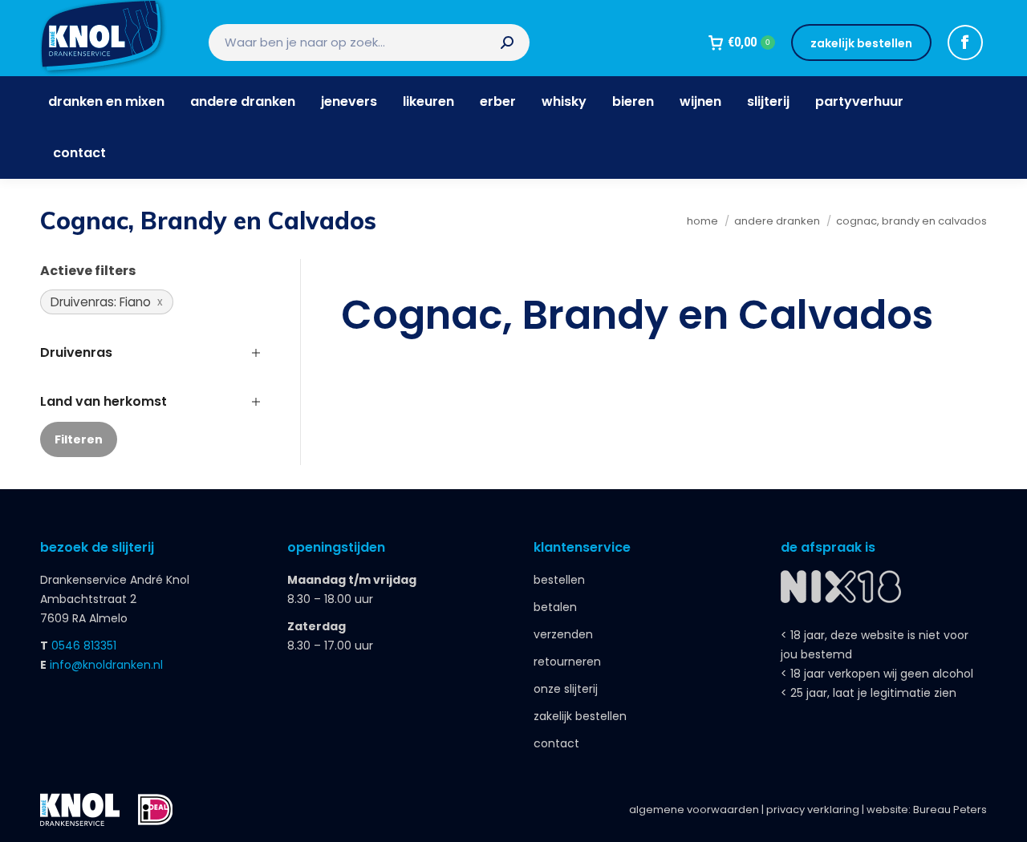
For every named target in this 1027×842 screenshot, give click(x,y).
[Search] (507, 42)
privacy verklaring (812, 809)
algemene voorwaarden (694, 809)
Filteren (79, 439)
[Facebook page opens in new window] (965, 42)
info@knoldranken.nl (106, 665)
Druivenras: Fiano (101, 301)
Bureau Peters (950, 809)
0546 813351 (83, 646)
